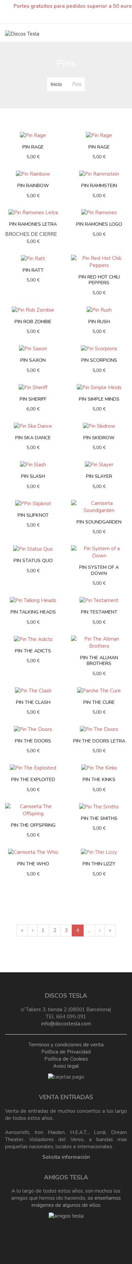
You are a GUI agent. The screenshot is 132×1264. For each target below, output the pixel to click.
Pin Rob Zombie (33, 321)
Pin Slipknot (33, 515)
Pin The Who (33, 864)
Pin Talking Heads (33, 612)
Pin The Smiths (99, 818)
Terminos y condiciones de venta (66, 1044)
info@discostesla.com (66, 1023)
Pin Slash (33, 476)
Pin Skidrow (99, 438)
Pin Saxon (33, 360)
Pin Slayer (99, 476)
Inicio (56, 84)
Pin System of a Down (99, 570)
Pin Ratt (33, 270)
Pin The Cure (99, 702)
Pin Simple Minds (99, 399)
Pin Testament (99, 612)
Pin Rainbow (33, 185)
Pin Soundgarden (99, 522)
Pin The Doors (33, 741)
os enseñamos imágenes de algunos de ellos (76, 1201)
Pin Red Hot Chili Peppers (99, 280)
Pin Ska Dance (33, 438)
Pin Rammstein (99, 185)
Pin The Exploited (33, 779)
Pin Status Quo (33, 560)
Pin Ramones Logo (99, 224)
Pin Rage (33, 147)
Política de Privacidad (66, 1051)
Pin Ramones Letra (33, 224)
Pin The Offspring (33, 825)
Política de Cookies (66, 1059)
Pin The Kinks (99, 779)
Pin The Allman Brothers (99, 661)
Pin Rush (99, 321)
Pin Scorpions (99, 360)
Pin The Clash (33, 702)
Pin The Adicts (33, 651)
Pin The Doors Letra (99, 741)
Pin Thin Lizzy (99, 864)
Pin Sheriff (33, 399)
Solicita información (66, 1157)
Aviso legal (66, 1066)
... (89, 930)
